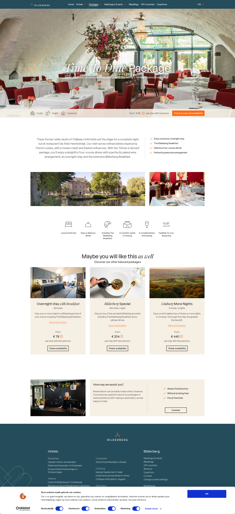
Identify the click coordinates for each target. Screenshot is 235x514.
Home (71, 4)
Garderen (85, 485)
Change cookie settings (156, 479)
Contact (175, 410)
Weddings (134, 4)
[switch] (85, 508)
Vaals (120, 472)
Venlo (126, 475)
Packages (93, 4)
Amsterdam (70, 462)
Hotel (55, 462)
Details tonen (151, 508)
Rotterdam (58, 465)
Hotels (79, 4)
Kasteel (105, 472)
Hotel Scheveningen (62, 469)
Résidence (63, 485)
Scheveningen (55, 472)
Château (105, 479)
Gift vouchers (148, 4)
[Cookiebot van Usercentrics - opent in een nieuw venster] (23, 509)
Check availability (58, 348)
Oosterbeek (76, 482)
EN (199, 4)
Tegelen (122, 479)
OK (206, 494)
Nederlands (149, 485)
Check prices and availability (188, 113)
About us (148, 468)
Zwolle (123, 462)
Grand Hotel (106, 462)
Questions (162, 4)
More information (58, 322)
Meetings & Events (113, 4)
